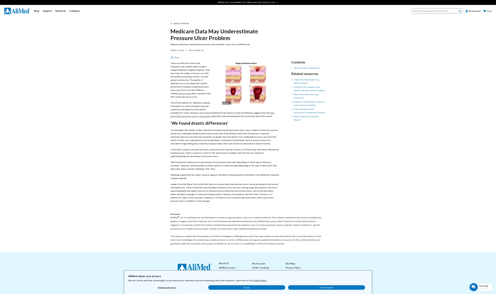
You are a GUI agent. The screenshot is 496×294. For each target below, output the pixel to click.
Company (74, 10)
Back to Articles (181, 23)
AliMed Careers (227, 267)
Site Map (290, 263)
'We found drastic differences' (307, 68)
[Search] (460, 11)
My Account (258, 263)
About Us (224, 263)
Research (60, 10)
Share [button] (177, 57)
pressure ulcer (184, 93)
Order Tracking (260, 267)
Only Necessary (326, 287)
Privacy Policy (260, 280)
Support (47, 10)
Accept (246, 287)
